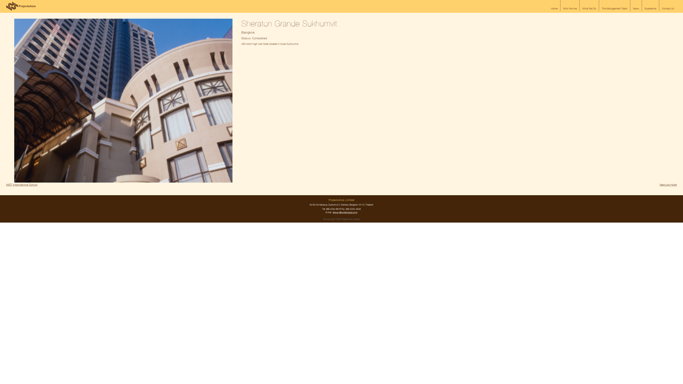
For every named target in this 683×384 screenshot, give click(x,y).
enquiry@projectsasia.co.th (345, 212)
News (636, 8)
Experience (650, 8)
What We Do (589, 8)
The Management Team (615, 8)
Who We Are (570, 8)
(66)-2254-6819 (333, 209)
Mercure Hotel (668, 184)
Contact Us (668, 8)
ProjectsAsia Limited (21, 6)
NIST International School (21, 184)
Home (554, 8)
